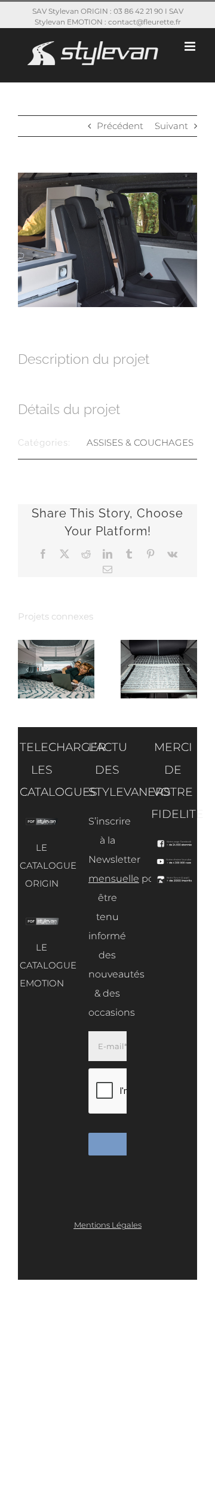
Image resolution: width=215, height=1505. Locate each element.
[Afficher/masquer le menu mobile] (191, 46)
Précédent (120, 125)
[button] (27, 669)
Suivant (171, 125)
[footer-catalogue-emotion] (42, 921)
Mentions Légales (108, 1225)
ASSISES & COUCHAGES (140, 442)
